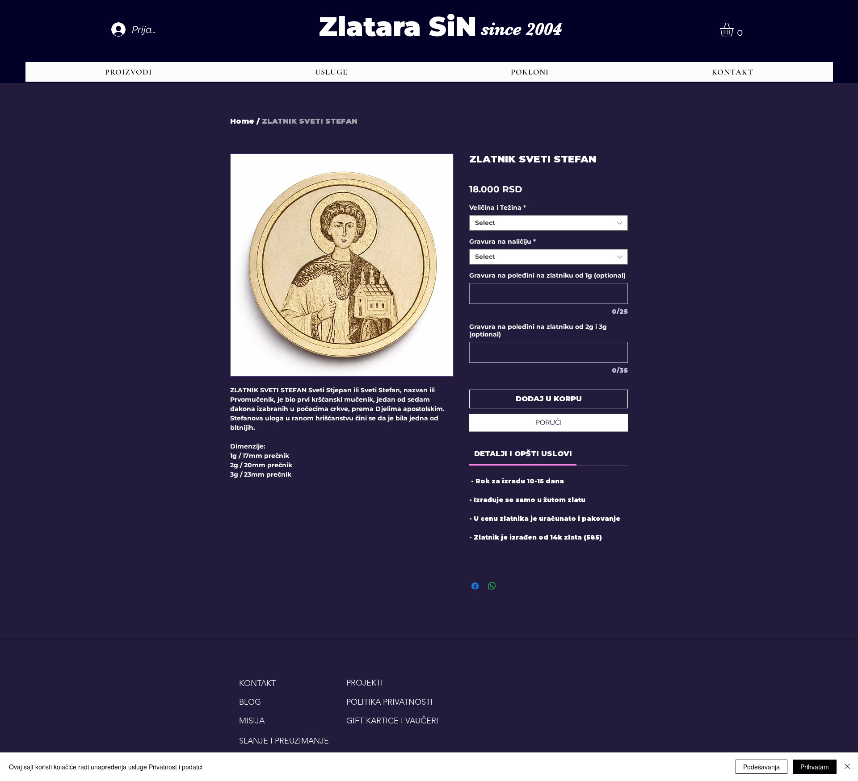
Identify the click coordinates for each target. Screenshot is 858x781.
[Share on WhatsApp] (492, 586)
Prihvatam (814, 766)
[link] (523, 453)
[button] (734, 29)
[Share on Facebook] (475, 586)
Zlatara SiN (397, 26)
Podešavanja (761, 766)
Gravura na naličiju (502, 241)
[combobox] (548, 223)
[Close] (847, 767)
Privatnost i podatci (175, 766)
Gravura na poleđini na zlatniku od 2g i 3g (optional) (538, 330)
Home (242, 121)
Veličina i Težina (497, 208)
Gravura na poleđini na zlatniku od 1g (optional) (547, 275)
